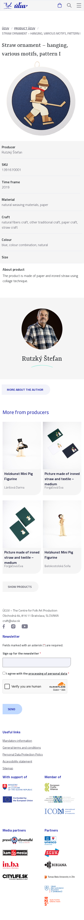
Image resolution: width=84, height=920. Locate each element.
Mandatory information (17, 740)
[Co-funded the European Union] (21, 799)
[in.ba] (21, 865)
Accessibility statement (17, 761)
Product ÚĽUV (24, 28)
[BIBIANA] (63, 864)
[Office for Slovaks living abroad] (63, 889)
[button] (79, 5)
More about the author (25, 389)
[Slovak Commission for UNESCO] (63, 840)
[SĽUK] (63, 852)
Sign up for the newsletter (22, 653)
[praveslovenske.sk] (21, 840)
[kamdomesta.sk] (21, 852)
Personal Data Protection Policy (23, 754)
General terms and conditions (22, 747)
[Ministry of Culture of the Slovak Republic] (21, 787)
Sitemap (8, 768)
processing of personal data (47, 673)
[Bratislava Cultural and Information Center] (63, 901)
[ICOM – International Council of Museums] (63, 811)
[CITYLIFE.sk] (21, 877)
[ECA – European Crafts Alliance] (63, 787)
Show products (20, 586)
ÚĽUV (5, 28)
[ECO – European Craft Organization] (63, 799)
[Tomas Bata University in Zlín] (63, 877)
